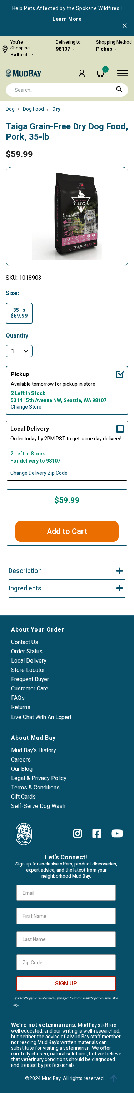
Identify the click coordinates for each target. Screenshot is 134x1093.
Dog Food (33, 109)
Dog (10, 109)
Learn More (67, 19)
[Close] (125, 26)
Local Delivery (29, 429)
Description (25, 571)
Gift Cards (23, 797)
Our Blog (22, 769)
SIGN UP (66, 983)
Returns (20, 707)
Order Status (27, 651)
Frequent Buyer (30, 679)
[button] (81, 73)
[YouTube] (117, 834)
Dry (56, 109)
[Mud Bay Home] (23, 73)
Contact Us (24, 642)
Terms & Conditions (35, 787)
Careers (21, 759)
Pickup (104, 49)
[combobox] (67, 90)
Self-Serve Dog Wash (38, 806)
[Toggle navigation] (122, 73)
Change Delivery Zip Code (39, 473)
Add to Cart (67, 531)
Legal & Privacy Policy (38, 778)
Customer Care (29, 688)
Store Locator (28, 670)
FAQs (18, 698)
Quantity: (18, 336)
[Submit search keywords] (119, 89)
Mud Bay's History (33, 750)
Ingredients (25, 588)
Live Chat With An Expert (41, 717)
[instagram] (77, 834)
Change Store (26, 407)
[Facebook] (97, 834)
